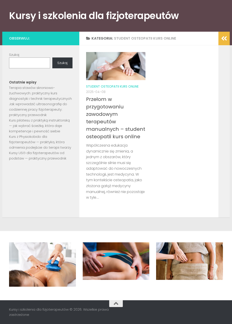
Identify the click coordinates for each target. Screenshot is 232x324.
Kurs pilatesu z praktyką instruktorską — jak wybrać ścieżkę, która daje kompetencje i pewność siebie (39, 125)
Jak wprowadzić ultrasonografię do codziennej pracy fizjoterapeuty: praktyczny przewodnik (38, 109)
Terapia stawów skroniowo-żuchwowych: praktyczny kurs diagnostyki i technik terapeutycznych (40, 93)
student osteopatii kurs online (112, 86)
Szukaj (14, 54)
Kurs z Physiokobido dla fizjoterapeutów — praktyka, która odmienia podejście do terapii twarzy (40, 142)
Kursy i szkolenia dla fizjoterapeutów (94, 15)
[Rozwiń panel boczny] (224, 38)
